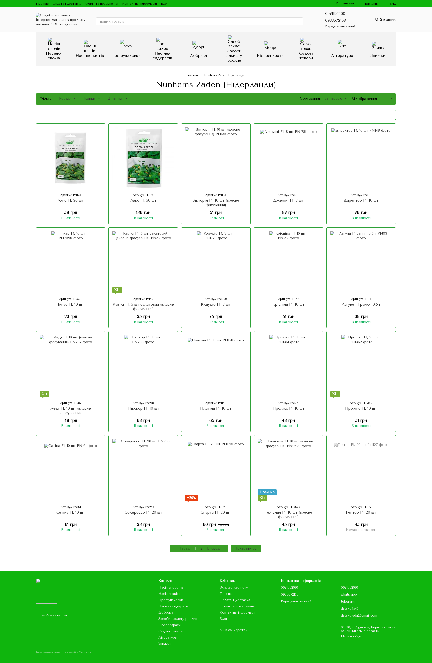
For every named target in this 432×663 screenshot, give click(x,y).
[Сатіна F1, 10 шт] (71, 470)
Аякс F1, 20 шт (71, 200)
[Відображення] (387, 99)
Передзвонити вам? (340, 26)
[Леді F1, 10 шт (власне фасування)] (71, 366)
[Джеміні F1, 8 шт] (288, 158)
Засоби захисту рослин (234, 56)
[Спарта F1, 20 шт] (216, 470)
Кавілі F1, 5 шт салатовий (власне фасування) (143, 306)
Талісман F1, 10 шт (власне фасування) (288, 514)
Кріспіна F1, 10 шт (288, 304)
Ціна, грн (116, 98)
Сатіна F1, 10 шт (70, 512)
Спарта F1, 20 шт (216, 512)
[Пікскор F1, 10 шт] (143, 366)
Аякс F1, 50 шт (143, 200)
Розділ (65, 98)
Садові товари (306, 55)
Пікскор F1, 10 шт (143, 408)
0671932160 (335, 13)
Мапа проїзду (351, 636)
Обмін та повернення (102, 4)
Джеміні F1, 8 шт (288, 200)
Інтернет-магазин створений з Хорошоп (64, 652)
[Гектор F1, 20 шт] (361, 470)
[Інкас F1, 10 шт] (71, 262)
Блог (164, 4)
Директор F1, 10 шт (361, 200)
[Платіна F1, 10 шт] (216, 366)
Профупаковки (126, 55)
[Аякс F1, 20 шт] (71, 158)
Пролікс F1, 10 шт (288, 408)
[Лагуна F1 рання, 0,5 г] (361, 262)
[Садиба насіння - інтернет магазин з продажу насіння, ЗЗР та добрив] (47, 591)
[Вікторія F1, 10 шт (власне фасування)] (216, 158)
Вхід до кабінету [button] (234, 588)
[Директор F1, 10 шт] (361, 158)
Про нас (42, 4)
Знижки (378, 55)
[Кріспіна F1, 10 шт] (288, 262)
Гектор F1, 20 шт (361, 512)
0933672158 (335, 20)
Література (342, 55)
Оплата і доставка (67, 4)
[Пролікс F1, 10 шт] (288, 366)
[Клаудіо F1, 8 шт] (216, 262)
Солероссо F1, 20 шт (143, 512)
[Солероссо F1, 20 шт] (143, 470)
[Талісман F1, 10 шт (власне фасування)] (288, 470)
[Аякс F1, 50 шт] (143, 158)
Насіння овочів (54, 55)
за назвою (333, 98)
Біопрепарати (270, 55)
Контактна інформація (139, 4)
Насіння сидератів (162, 55)
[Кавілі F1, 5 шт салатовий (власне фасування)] (143, 262)
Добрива (198, 55)
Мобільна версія (53, 615)
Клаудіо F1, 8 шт (216, 304)
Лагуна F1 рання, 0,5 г (361, 304)
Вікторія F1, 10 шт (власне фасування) (216, 202)
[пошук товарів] (299, 22)
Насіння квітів (90, 55)
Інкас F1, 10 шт (71, 304)
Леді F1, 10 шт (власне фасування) (70, 410)
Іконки (89, 98)
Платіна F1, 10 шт (216, 408)
